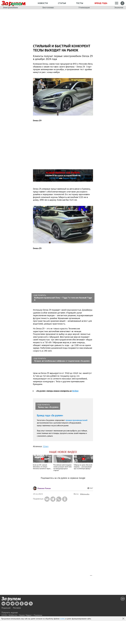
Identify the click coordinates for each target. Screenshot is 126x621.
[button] (123, 619)
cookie (62, 619)
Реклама (17, 608)
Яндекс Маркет (70, 178)
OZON (52, 178)
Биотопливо (48, 7)
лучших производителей (76, 420)
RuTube (75, 391)
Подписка (38, 615)
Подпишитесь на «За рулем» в (63, 478)
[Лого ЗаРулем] (11, 599)
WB (57, 178)
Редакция (5, 608)
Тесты (79, 3)
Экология (118, 7)
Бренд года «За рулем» (50, 415)
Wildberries (12, 615)
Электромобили (10, 7)
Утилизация (84, 7)
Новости (43, 3)
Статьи (62, 3)
